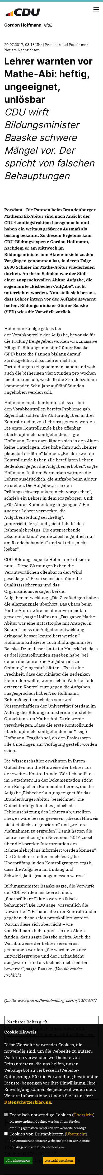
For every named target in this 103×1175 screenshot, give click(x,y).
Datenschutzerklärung (27, 1102)
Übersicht (83, 1114)
